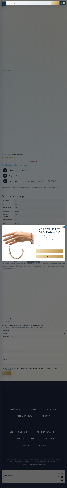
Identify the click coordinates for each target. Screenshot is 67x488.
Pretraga (55, 3)
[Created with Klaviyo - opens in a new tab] (33, 262)
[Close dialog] (63, 227)
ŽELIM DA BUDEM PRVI (49, 251)
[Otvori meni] (3, 3)
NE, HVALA (49, 256)
